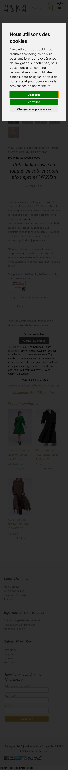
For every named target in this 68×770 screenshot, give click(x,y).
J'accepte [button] (34, 94)
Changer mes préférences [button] (34, 109)
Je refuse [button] (34, 101)
